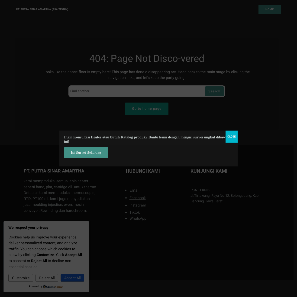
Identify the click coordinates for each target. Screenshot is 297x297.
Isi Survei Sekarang (86, 152)
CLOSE (231, 136)
